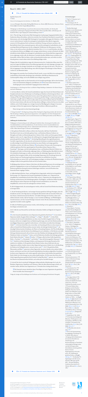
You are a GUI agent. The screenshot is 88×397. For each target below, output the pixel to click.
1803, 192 (68, 117)
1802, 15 (70, 306)
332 (53, 214)
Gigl (78, 219)
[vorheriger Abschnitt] (12, 13)
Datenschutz (62, 385)
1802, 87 (74, 133)
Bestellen (62, 384)
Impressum (62, 382)
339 (24, 237)
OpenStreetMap (33, 393)
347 (47, 257)
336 (14, 224)
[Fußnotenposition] (74, 20)
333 (36, 216)
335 (49, 216)
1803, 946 (68, 299)
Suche (71, 2)
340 (21, 239)
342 (39, 239)
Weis (66, 79)
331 (17, 149)
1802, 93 (73, 115)
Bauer (66, 95)
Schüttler (77, 95)
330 (30, 138)
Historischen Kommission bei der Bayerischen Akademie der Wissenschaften (38, 387)
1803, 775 (76, 191)
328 (42, 32)
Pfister (69, 131)
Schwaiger (67, 311)
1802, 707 (68, 357)
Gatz (66, 75)
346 (23, 249)
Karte (80, 2)
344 (13, 241)
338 (28, 234)
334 (42, 216)
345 (42, 247)
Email (61, 387)
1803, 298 (68, 175)
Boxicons (21, 393)
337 (57, 226)
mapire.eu (42, 393)
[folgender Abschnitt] (56, 13)
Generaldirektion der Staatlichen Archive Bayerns (31, 389)
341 (30, 239)
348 (33, 271)
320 (69, 329)
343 (60, 239)
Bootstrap (16, 393)
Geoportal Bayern (50, 393)
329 (20, 111)
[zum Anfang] (81, 393)
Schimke (69, 55)
